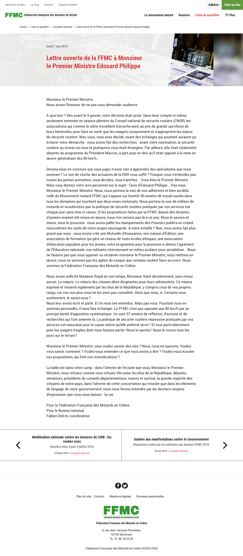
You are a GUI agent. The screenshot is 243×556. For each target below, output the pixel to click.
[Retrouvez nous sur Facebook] (118, 486)
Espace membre (68, 4)
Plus (232, 15)
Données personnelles (150, 496)
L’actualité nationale (62, 27)
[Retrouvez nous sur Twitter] (125, 486)
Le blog (34, 4)
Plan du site (83, 496)
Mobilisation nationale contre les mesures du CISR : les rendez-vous (72, 442)
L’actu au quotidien (207, 15)
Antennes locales (15, 4)
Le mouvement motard (158, 15)
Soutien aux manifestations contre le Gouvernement (171, 442)
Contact (48, 4)
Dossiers (184, 15)
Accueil (41, 15)
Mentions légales (120, 496)
